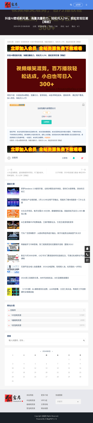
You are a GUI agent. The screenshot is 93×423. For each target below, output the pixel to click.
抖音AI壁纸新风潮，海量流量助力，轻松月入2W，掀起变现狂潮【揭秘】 (39, 140)
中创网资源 (31, 400)
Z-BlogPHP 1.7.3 (51, 419)
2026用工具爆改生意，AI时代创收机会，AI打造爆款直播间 (45, 278)
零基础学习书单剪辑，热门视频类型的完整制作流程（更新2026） (47, 244)
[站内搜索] (71, 4)
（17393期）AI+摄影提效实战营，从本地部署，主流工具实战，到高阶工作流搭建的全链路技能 (53, 290)
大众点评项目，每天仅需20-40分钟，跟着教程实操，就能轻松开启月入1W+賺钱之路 (53, 212)
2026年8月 (46, 351)
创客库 (17, 42)
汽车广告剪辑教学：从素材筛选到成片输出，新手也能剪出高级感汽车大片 (51, 233)
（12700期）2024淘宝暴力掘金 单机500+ (70, 173)
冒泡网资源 (42, 26)
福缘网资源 (31, 404)
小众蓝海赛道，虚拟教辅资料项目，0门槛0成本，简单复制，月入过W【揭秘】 (26, 174)
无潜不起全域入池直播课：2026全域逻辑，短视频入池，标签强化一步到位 (51, 267)
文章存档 (44, 404)
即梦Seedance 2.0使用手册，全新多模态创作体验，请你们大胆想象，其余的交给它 (52, 190)
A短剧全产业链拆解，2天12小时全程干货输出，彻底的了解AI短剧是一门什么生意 (53, 201)
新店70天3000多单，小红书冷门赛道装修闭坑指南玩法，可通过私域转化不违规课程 (53, 257)
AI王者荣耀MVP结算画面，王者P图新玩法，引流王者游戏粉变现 (47, 222)
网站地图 (44, 408)
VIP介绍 (44, 400)
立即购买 (46, 122)
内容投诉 (47, 137)
